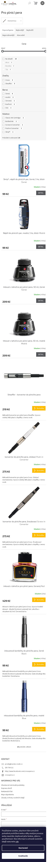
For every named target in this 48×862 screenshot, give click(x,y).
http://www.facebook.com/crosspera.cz (20, 771)
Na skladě (11, 59)
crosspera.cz (10, 775)
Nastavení (23, 848)
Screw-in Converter (14, 125)
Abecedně (21, 35)
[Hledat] (29, 3)
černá (9, 93)
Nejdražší (29, 30)
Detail (41, 193)
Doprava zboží (6, 788)
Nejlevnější (20, 30)
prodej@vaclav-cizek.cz (14, 764)
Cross (9, 80)
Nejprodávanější (8, 35)
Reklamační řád (6, 791)
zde (17, 841)
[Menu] (42, 3)
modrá (9, 97)
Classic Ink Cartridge (14, 118)
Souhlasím (23, 856)
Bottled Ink (11, 121)
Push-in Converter (13, 128)
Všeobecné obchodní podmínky (12, 785)
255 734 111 (9, 767)
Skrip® (9, 132)
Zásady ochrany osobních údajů (12, 798)
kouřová (10, 104)
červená (10, 101)
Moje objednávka (7, 794)
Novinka (9, 66)
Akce (8, 62)
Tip (8, 69)
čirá (8, 108)
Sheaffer (10, 83)
